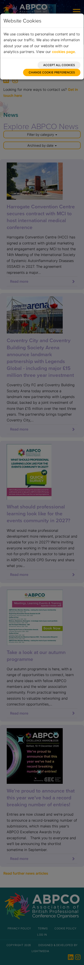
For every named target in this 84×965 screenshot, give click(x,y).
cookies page (63, 51)
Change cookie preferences (52, 72)
